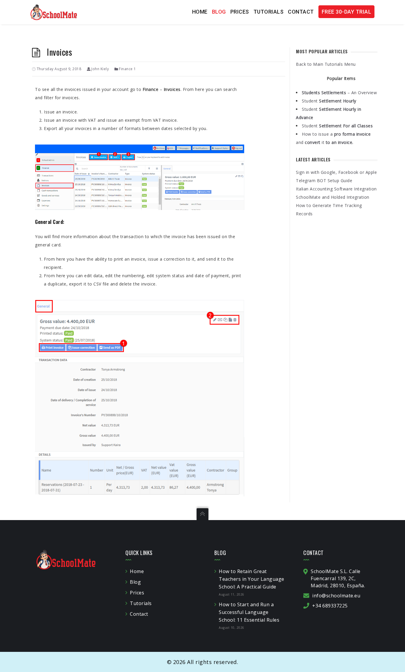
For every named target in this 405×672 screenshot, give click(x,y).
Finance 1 (127, 68)
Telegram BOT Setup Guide (324, 180)
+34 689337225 (330, 605)
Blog (219, 12)
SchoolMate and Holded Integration (332, 197)
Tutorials (268, 12)
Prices (239, 12)
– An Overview (339, 92)
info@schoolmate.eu (336, 595)
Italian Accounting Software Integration (336, 189)
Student (329, 101)
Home (200, 12)
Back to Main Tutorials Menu (326, 64)
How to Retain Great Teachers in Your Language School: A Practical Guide (251, 579)
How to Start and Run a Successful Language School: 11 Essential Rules (249, 612)
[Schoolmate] (54, 12)
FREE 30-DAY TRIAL (346, 12)
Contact (301, 12)
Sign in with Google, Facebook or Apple (336, 172)
